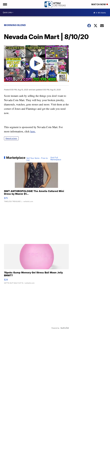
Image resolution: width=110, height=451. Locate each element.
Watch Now (98, 4)
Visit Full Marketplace (55, 159)
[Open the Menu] (4, 4)
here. (33, 131)
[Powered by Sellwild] (64, 328)
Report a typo (11, 138)
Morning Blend (15, 25)
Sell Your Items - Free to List (37, 159)
